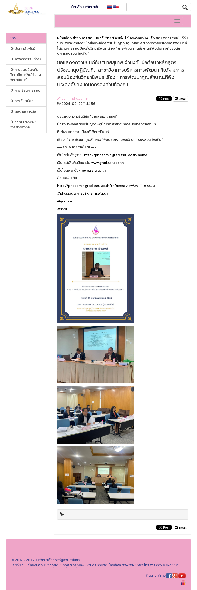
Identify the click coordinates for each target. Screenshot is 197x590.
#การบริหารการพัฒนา (91, 193)
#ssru (62, 209)
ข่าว (13, 38)
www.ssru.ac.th (93, 170)
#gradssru (65, 201)
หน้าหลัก (63, 38)
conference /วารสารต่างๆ (23, 124)
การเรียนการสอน (27, 90)
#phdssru (65, 193)
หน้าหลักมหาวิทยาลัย (85, 7)
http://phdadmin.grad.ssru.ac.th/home (115, 155)
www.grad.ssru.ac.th (107, 162)
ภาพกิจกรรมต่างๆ (27, 59)
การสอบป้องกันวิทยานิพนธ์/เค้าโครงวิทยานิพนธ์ (25, 75)
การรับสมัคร (24, 101)
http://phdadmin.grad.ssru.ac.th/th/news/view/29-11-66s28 (106, 186)
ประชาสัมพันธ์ (24, 48)
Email (182, 99)
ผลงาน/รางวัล (25, 111)
